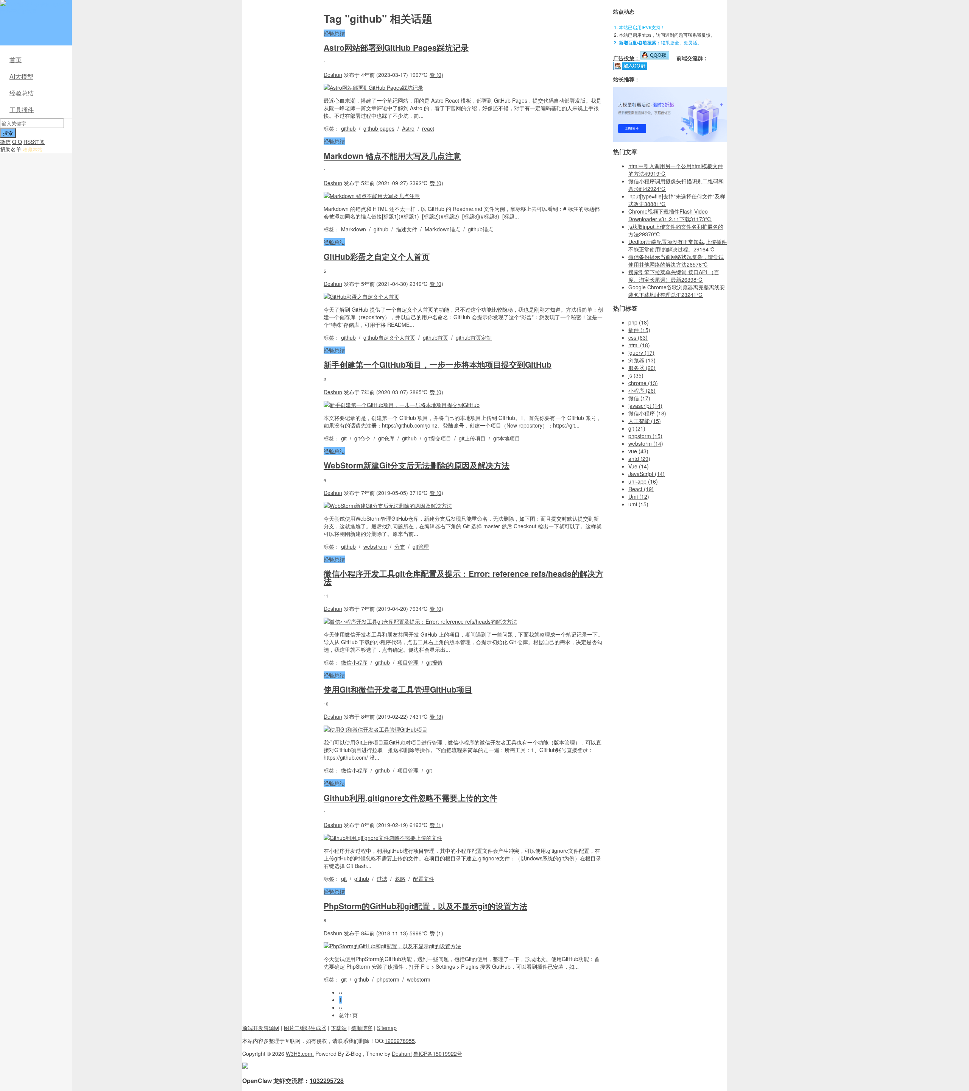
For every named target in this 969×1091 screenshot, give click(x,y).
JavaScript (646, 474)
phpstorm (388, 979)
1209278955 (400, 1040)
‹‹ (341, 992)
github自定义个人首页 (389, 337)
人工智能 (644, 421)
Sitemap (387, 1028)
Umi (638, 496)
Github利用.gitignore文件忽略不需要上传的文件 (410, 797)
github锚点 (480, 229)
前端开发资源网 (260, 1028)
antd (639, 458)
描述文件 (406, 229)
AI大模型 (21, 76)
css (638, 337)
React (641, 489)
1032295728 (327, 1080)
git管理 (421, 546)
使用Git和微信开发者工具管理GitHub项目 (398, 689)
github (348, 128)
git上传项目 (472, 438)
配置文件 (423, 878)
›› (341, 1007)
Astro (408, 128)
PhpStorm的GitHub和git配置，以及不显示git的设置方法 (425, 906)
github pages (378, 128)
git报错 (434, 662)
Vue (638, 466)
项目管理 (408, 662)
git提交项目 (437, 438)
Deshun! (402, 1053)
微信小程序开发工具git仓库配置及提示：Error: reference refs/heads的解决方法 (463, 577)
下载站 (339, 1028)
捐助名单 (10, 149)
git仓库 (386, 438)
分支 (399, 546)
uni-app (643, 481)
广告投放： (626, 58)
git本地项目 (506, 438)
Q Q (17, 141)
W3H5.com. (300, 1053)
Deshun (333, 74)
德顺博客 (361, 1028)
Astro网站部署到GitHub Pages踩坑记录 (396, 47)
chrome (643, 383)
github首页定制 (474, 337)
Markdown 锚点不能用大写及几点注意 (392, 155)
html (639, 345)
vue (638, 451)
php (638, 322)
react (428, 128)
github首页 (435, 337)
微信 (5, 141)
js (635, 375)
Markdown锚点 (442, 229)
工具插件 (21, 109)
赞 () (436, 74)
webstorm (418, 979)
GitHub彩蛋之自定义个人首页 (377, 256)
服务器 (642, 367)
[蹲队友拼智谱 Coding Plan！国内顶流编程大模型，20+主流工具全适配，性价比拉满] (670, 140)
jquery (641, 352)
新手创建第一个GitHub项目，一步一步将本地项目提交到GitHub (437, 364)
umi (638, 504)
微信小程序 (354, 662)
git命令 (362, 438)
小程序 (642, 390)
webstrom (375, 546)
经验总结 (21, 93)
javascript (645, 405)
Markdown (353, 229)
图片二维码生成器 (305, 1028)
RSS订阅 (34, 141)
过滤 (382, 878)
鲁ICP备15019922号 (437, 1053)
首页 (15, 59)
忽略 (400, 878)
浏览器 (642, 360)
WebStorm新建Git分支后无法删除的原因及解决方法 (416, 465)
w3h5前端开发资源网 (34, 7)
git (344, 438)
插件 (639, 330)
